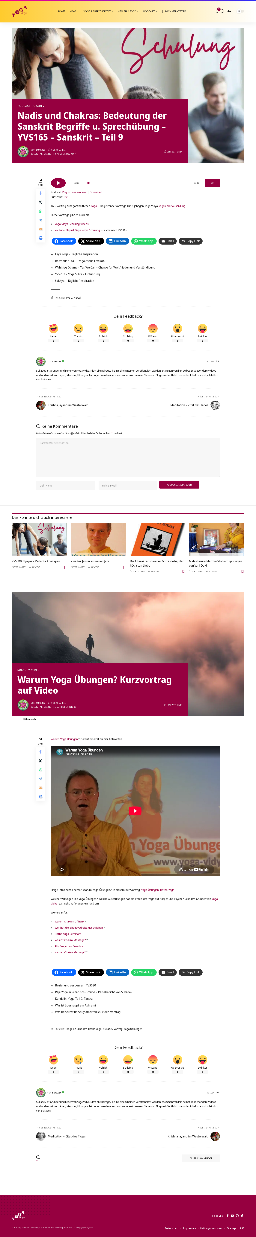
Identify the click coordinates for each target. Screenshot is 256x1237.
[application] (135, 181)
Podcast (24, 106)
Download (96, 192)
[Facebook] (227, 1215)
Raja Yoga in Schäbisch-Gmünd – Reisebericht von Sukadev (93, 992)
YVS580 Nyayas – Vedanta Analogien (36, 561)
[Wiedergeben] (58, 183)
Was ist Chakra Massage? (70, 940)
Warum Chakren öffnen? (69, 921)
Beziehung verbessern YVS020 (75, 985)
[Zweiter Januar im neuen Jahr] (98, 539)
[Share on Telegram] (40, 220)
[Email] (40, 229)
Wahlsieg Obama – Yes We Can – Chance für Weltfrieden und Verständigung (105, 267)
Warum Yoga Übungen (64, 739)
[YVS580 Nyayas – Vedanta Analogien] (39, 539)
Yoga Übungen (150, 890)
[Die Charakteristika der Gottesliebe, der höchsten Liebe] (157, 539)
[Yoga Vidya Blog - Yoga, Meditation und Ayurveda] (19, 11)
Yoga (94, 206)
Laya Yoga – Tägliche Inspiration (76, 254)
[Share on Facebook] (40, 193)
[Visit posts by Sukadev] (23, 151)
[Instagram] (237, 1215)
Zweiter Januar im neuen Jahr (90, 561)
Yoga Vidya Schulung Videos (72, 224)
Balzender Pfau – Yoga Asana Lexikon (80, 261)
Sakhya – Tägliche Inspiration (74, 281)
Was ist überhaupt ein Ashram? (75, 1005)
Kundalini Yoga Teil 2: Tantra (74, 999)
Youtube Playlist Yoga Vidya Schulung (77, 230)
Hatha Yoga (167, 890)
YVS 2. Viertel (73, 297)
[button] (223, 11)
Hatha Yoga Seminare (68, 934)
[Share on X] (40, 202)
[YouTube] (232, 1215)
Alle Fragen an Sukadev (69, 946)
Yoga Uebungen (133, 1029)
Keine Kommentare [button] (202, 1158)
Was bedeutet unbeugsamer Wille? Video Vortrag (88, 1012)
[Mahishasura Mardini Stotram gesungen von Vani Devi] (216, 539)
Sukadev (38, 106)
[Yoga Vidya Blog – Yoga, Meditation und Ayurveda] (18, 1215)
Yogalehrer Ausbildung (172, 206)
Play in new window (74, 192)
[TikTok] (242, 1215)
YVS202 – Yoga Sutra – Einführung (77, 274)
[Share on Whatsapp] (40, 211)
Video (35, 670)
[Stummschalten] (212, 183)
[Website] (218, 361)
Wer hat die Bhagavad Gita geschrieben (79, 927)
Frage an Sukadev (76, 1029)
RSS (66, 197)
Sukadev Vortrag (113, 1029)
